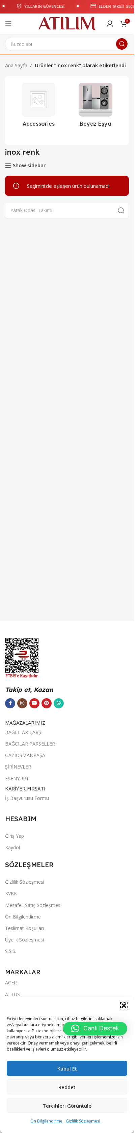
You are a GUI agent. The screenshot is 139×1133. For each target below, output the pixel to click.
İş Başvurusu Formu (27, 798)
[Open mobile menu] (8, 23)
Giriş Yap (14, 836)
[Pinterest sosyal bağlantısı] (46, 703)
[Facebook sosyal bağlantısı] (10, 703)
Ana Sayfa (16, 65)
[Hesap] (110, 23)
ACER (11, 982)
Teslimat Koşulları (24, 928)
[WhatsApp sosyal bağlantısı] (59, 703)
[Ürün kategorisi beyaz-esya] (95, 107)
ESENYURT (17, 778)
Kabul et (67, 1068)
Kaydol (12, 847)
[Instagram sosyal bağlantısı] (22, 703)
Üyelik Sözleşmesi (24, 939)
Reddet (67, 1087)
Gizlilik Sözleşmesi (83, 1121)
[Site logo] (66, 23)
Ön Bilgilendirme (46, 1121)
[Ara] (122, 44)
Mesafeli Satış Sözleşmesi (33, 905)
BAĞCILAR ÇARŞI (24, 732)
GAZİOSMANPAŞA (25, 755)
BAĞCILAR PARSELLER (30, 743)
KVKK (11, 893)
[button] (123, 1005)
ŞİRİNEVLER (18, 766)
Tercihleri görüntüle (67, 1105)
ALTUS (12, 994)
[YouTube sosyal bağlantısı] (34, 703)
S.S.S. (10, 951)
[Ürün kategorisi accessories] (38, 107)
